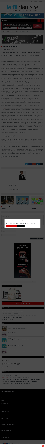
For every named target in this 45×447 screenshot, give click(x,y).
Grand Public (21, 226)
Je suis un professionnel (11, 226)
